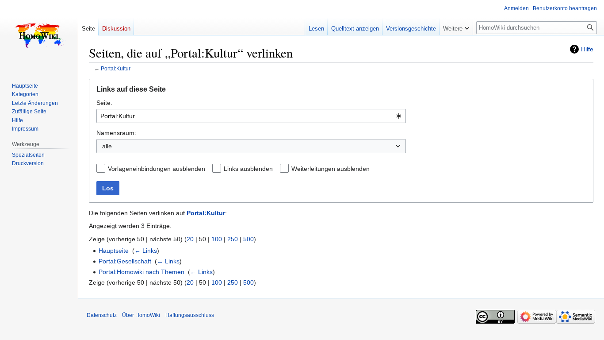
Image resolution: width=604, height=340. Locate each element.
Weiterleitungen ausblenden (330, 168)
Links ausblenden (248, 168)
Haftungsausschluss (189, 315)
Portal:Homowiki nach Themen (141, 271)
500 (248, 239)
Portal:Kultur (115, 68)
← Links (145, 250)
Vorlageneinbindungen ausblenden (156, 168)
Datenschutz (102, 315)
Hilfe (587, 49)
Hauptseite (114, 250)
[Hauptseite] (39, 35)
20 (190, 239)
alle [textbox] (107, 146)
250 (232, 239)
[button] (456, 26)
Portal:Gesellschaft (125, 261)
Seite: (104, 102)
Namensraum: (116, 132)
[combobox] (251, 116)
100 (216, 239)
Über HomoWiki (141, 315)
